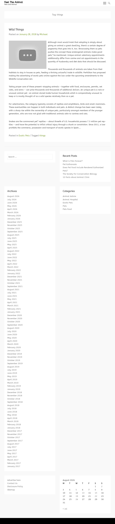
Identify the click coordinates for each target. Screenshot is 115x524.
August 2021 (13, 289)
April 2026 (12, 209)
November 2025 (14, 225)
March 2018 (12, 421)
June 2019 (12, 373)
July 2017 (11, 447)
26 (77, 499)
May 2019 (12, 376)
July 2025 (11, 238)
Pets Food (67, 209)
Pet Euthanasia (70, 164)
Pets (65, 206)
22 (96, 496)
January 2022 (13, 273)
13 (83, 493)
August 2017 (13, 444)
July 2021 (11, 293)
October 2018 (13, 399)
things (42, 135)
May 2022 (12, 260)
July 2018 (11, 408)
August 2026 (13, 196)
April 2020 (12, 341)
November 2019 (14, 357)
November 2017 (14, 434)
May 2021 (12, 299)
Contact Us (12, 483)
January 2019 (13, 389)
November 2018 (14, 395)
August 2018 (13, 405)
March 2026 (12, 212)
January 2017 (13, 466)
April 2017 (12, 457)
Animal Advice (69, 196)
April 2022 (12, 264)
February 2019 (14, 386)
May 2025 (12, 244)
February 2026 (14, 215)
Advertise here (14, 480)
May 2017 (12, 453)
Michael (44, 34)
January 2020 (13, 350)
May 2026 (12, 206)
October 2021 (13, 283)
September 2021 (15, 286)
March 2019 (12, 383)
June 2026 (12, 203)
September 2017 (15, 441)
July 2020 (11, 331)
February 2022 (14, 270)
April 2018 (12, 418)
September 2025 (15, 232)
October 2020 (13, 321)
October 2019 (13, 360)
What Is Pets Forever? (73, 161)
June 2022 (12, 257)
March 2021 (12, 305)
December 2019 (14, 354)
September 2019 (15, 363)
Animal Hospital (70, 199)
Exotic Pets (24, 135)
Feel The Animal (13, 2)
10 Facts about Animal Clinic (76, 177)
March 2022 (12, 267)
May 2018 (12, 415)
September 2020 (15, 325)
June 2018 (12, 412)
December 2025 (14, 222)
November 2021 (14, 280)
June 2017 (12, 450)
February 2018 (14, 424)
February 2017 (14, 463)
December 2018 (14, 392)
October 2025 (13, 228)
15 (96, 493)
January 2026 (13, 219)
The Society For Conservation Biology (80, 174)
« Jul (65, 509)
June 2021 (12, 296)
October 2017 (13, 437)
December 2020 (14, 315)
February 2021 (14, 309)
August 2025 (13, 235)
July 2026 (11, 199)
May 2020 (12, 338)
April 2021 (12, 302)
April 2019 (12, 379)
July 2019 (11, 370)
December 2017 (14, 431)
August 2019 (13, 367)
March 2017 (12, 460)
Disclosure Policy (15, 486)
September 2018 (15, 402)
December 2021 (14, 276)
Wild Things (16, 29)
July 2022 (11, 254)
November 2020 (14, 318)
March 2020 (12, 344)
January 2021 (13, 312)
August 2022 (13, 251)
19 (77, 496)
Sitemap (11, 490)
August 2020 (13, 328)
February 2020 (14, 347)
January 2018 (13, 428)
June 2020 (12, 334)
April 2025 (12, 248)
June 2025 (12, 241)
